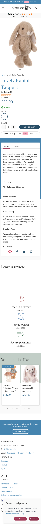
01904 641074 (10, 449)
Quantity (4, 123)
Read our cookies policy (14, 514)
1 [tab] (20, 70)
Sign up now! (20, 431)
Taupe (3, 111)
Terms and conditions (9, 484)
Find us (4, 465)
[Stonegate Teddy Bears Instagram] (2, 476)
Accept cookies (20, 519)
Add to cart (29, 127)
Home (3, 75)
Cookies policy (7, 488)
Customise (33, 519)
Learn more (33, 2)
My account (5, 469)
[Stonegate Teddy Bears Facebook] (6, 476)
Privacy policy (6, 491)
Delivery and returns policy (11, 495)
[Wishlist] (10, 251)
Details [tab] (6, 146)
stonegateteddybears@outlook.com (20, 453)
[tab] (7, 408)
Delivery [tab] (17, 146)
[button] (3, 8)
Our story (4, 461)
